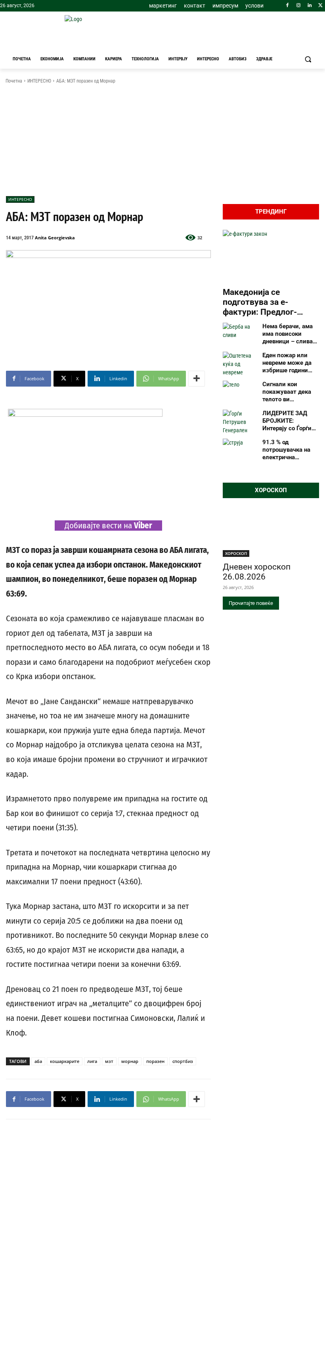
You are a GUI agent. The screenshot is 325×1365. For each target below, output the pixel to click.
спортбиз (182, 1061)
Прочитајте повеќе (251, 603)
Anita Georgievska (55, 238)
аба (38, 1061)
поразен (155, 1061)
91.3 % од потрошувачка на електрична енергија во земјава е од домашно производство (289, 450)
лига (92, 1061)
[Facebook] (287, 5)
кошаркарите (64, 1061)
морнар (129, 1061)
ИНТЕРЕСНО (39, 81)
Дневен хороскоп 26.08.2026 (257, 571)
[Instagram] (298, 5)
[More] (196, 379)
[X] (320, 5)
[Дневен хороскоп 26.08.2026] (271, 532)
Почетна (14, 81)
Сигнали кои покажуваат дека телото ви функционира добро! (286, 392)
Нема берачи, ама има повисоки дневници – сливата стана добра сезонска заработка (290, 334)
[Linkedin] (309, 5)
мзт (109, 1061)
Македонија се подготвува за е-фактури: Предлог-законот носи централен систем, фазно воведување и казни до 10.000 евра (271, 302)
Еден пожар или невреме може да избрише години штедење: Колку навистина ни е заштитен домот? (287, 363)
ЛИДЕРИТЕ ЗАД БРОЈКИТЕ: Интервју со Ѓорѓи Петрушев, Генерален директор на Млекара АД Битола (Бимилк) (290, 421)
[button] (307, 59)
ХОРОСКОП (236, 553)
